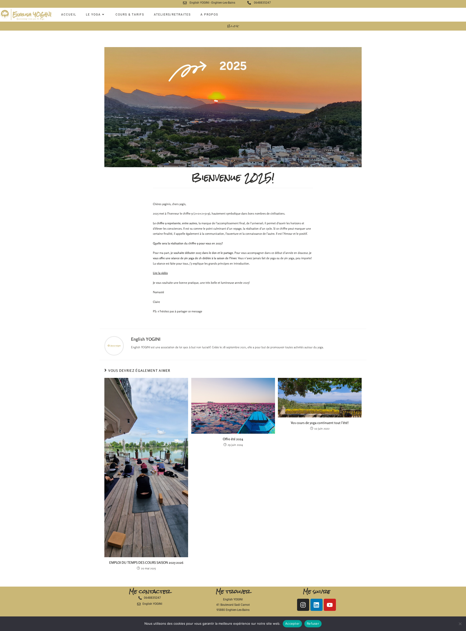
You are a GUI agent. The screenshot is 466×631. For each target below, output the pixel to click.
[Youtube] (330, 605)
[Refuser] (460, 623)
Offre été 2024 (233, 439)
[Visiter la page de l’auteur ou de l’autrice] (114, 345)
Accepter (292, 623)
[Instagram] (303, 605)
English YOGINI (145, 339)
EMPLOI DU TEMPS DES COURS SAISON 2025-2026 (146, 562)
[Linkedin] (316, 605)
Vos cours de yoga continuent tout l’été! (320, 423)
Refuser (313, 623)
